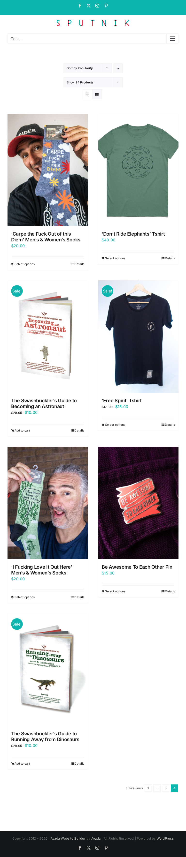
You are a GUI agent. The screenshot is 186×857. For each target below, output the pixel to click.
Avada (96, 838)
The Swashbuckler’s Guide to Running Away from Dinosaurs (45, 736)
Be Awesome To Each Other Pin (137, 567)
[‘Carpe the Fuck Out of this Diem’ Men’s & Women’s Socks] (48, 170)
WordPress (165, 838)
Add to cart (22, 430)
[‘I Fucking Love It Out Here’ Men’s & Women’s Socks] (48, 503)
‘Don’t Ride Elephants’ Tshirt (133, 234)
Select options (25, 264)
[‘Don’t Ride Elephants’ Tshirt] (138, 170)
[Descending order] (118, 68)
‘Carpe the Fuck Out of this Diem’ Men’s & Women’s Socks (45, 237)
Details (79, 264)
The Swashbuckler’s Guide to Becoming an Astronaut (44, 403)
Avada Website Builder (68, 838)
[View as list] (97, 94)
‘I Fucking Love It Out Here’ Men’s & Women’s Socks (41, 570)
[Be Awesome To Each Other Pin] (138, 503)
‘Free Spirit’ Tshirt (122, 400)
